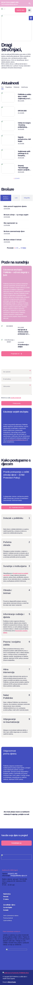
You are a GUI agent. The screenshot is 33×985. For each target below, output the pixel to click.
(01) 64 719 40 (5, 2)
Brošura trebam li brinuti (12, 240)
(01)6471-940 (12, 874)
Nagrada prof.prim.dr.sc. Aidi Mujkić (24, 139)
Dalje (24, 248)
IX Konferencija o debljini (23, 346)
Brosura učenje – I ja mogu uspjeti (16, 215)
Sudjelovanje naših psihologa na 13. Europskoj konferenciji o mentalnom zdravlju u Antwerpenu (24, 153)
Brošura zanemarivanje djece (14, 231)
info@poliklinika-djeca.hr (19, 875)
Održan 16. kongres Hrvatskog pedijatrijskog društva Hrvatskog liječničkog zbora (24, 125)
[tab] (2, 87)
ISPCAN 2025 (22, 111)
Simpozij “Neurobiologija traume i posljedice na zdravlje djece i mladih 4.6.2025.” (24, 168)
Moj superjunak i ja (10, 223)
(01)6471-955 (14, 2)
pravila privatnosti (16, 397)
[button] (29, 10)
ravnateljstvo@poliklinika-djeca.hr (17, 440)
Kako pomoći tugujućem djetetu (15, 206)
